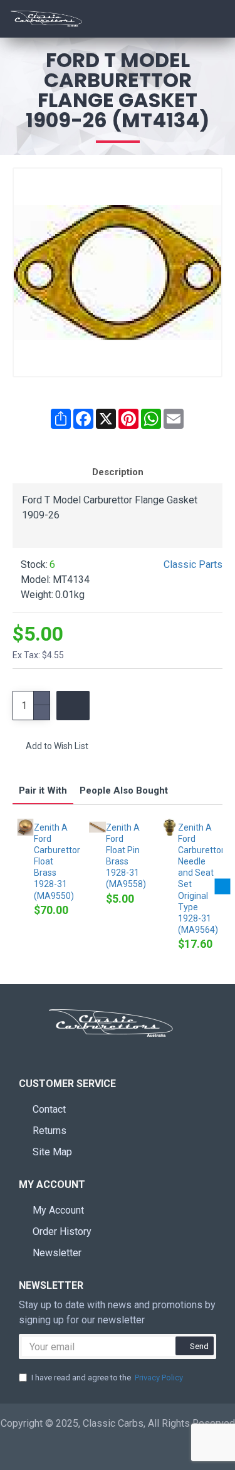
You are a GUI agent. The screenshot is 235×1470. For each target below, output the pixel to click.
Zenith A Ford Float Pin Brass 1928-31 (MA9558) (124, 856)
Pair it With (43, 790)
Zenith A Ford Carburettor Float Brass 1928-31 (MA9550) (52, 861)
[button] (13, 887)
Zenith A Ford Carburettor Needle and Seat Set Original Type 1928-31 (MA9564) (196, 878)
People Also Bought (124, 790)
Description (118, 472)
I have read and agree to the (107, 1377)
